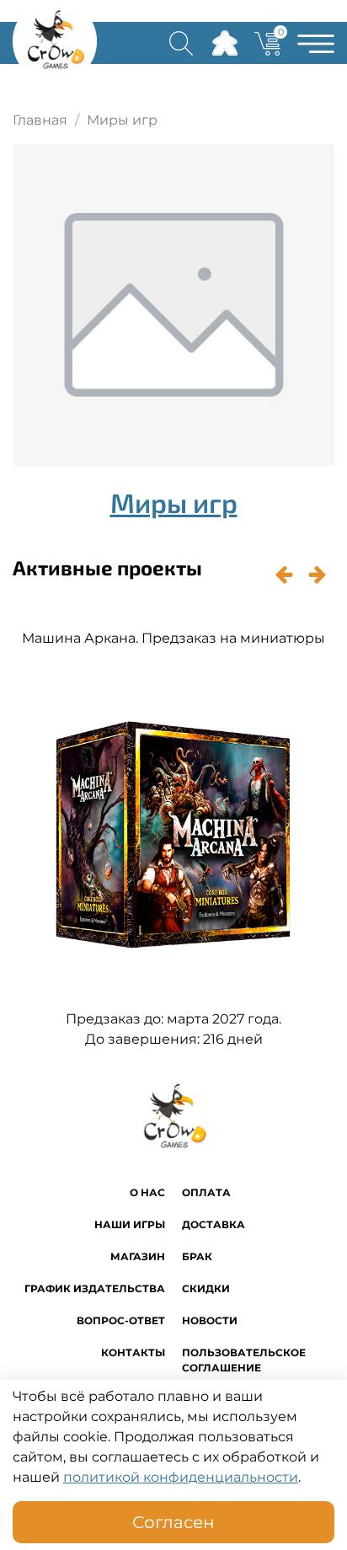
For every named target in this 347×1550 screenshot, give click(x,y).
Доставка (213, 1224)
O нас (147, 1192)
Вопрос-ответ (121, 1320)
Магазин (137, 1256)
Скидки (206, 1288)
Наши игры (129, 1224)
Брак (197, 1256)
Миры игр (174, 502)
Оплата (206, 1192)
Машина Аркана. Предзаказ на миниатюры (173, 638)
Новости (210, 1320)
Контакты (133, 1352)
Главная (40, 120)
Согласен (173, 1522)
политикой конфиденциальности (180, 1477)
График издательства (94, 1288)
